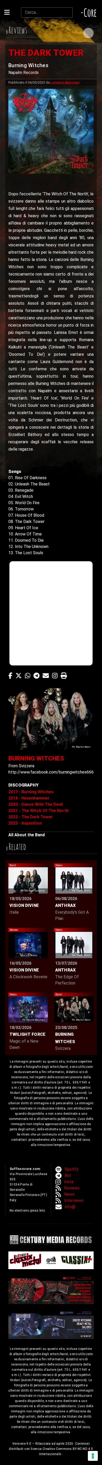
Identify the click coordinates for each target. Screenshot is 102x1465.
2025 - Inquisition (25, 823)
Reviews (72, 1188)
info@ (70, 1206)
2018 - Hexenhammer (29, 798)
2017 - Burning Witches (31, 791)
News (69, 1194)
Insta (68, 1181)
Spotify (71, 1169)
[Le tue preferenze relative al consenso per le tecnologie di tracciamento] (93, 1456)
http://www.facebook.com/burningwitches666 (51, 772)
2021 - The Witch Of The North (38, 810)
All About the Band (26, 834)
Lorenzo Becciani (65, 82)
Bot (68, 1175)
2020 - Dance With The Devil (35, 804)
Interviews (73, 1200)
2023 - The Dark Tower (30, 816)
